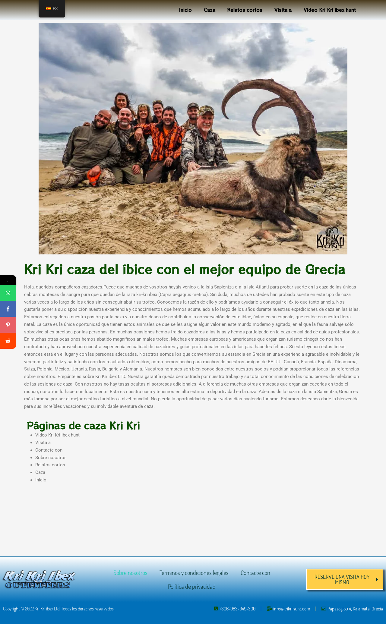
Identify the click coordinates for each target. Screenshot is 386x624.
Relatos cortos (244, 10)
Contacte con (48, 450)
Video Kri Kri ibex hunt (330, 10)
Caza (209, 10)
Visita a (283, 10)
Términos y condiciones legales (194, 572)
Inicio (185, 10)
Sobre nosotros (51, 457)
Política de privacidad (192, 586)
